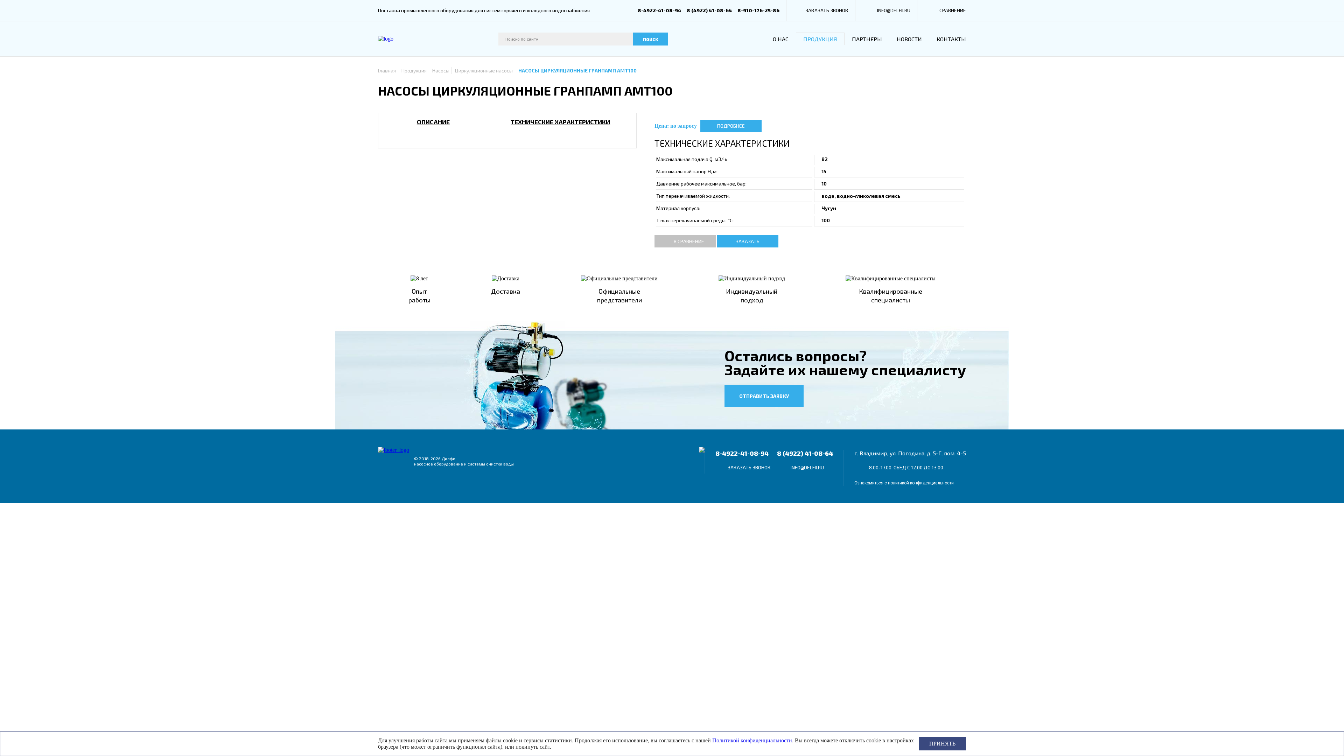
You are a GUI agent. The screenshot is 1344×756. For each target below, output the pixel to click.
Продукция (820, 39)
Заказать (748, 241)
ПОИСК (650, 39)
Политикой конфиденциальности (752, 740)
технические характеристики (560, 122)
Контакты (951, 39)
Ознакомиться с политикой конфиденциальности (904, 483)
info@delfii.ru (893, 10)
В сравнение (689, 241)
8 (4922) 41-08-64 (709, 10)
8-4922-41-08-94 (659, 10)
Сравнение (952, 10)
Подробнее (731, 126)
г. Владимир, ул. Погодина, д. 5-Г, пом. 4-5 (910, 453)
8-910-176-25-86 (758, 10)
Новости (909, 39)
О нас (781, 39)
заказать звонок (826, 10)
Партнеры (867, 39)
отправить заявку (764, 396)
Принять (942, 744)
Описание (433, 122)
